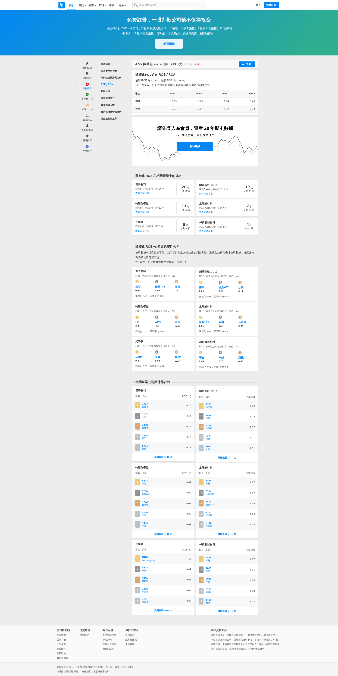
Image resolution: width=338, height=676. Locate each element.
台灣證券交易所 (253, 635)
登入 (258, 5)
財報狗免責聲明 (256, 648)
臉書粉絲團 (108, 648)
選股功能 (61, 639)
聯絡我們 (107, 639)
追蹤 (248, 64)
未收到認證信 (109, 635)
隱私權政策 (131, 639)
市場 (101, 5)
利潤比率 (105, 64)
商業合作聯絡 (109, 644)
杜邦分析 (105, 91)
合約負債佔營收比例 (111, 111)
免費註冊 (271, 5)
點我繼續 (169, 43)
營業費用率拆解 (109, 71)
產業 (91, 5)
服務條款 (129, 635)
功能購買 (84, 635)
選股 (81, 5)
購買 (111, 5)
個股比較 (61, 648)
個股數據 (61, 635)
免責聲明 (129, 644)
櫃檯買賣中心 (270, 635)
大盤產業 (61, 644)
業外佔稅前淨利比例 (111, 77)
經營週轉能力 (108, 98)
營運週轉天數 (108, 105)
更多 (121, 5)
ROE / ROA (107, 84)
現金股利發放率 (109, 118)
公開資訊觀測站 (235, 635)
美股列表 (61, 653)
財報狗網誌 (62, 658)
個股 (71, 5)
